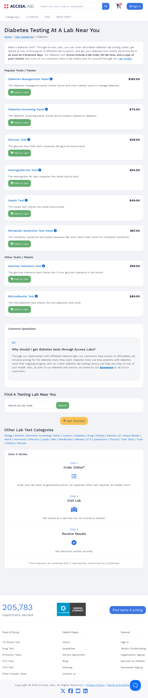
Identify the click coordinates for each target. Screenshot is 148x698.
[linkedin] (85, 691)
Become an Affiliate (133, 661)
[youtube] (78, 691)
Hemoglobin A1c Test (23, 170)
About (66, 642)
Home (8, 36)
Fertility (99, 435)
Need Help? (63, 16)
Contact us (69, 673)
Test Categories (24, 36)
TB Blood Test (11, 642)
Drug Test (8, 648)
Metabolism (66, 439)
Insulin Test (16, 200)
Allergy (8, 435)
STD (89, 439)
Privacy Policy (95, 685)
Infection (34, 439)
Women (21, 443)
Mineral (79, 439)
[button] (12, 17)
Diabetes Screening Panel (26, 109)
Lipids (45, 439)
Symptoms (100, 439)
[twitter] (63, 691)
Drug (90, 435)
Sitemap (67, 667)
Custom (67, 435)
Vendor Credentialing (133, 648)
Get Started (75, 421)
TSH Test (8, 667)
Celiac (56, 435)
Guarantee (68, 648)
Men (53, 439)
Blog (65, 661)
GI (119, 435)
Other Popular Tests (14, 673)
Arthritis (19, 435)
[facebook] (70, 691)
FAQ (47, 16)
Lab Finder (124, 58)
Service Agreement (73, 654)
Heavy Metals (131, 435)
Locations (32, 16)
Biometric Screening (38, 435)
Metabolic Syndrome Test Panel (30, 230)
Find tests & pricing (128, 610)
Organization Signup (133, 654)
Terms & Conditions (120, 685)
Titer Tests (127, 439)
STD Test (8, 661)
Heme (7, 439)
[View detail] (51, 79)
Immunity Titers (11, 654)
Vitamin (10, 443)
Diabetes (79, 435)
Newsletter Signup (132, 667)
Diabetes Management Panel (28, 79)
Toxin (139, 439)
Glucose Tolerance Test (24, 266)
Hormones (20, 439)
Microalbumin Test (21, 296)
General (111, 435)
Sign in (125, 642)
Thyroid (114, 439)
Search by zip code (20, 405)
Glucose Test (17, 139)
